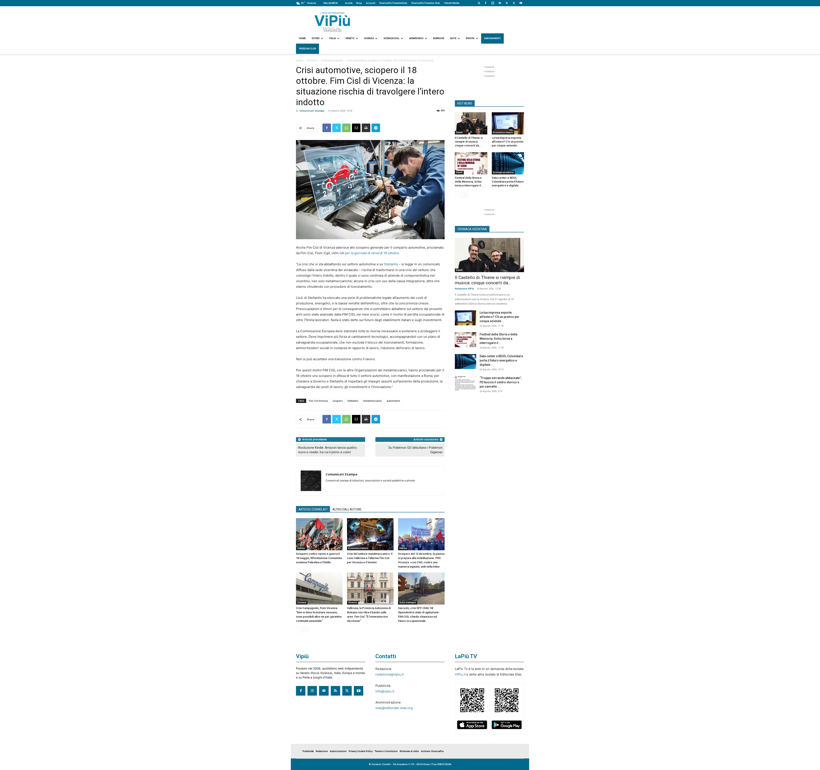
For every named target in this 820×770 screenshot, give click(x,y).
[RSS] (507, 3)
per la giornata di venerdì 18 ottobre (372, 253)
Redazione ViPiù (464, 288)
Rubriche (438, 38)
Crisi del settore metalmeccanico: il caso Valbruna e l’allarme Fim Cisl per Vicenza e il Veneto (369, 558)
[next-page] (305, 629)
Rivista (470, 38)
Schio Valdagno (407, 602)
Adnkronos (416, 38)
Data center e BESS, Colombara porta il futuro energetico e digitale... (508, 181)
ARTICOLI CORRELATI (313, 509)
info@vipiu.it (384, 691)
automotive (393, 400)
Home (302, 38)
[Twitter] (514, 3)
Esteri (315, 38)
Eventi (459, 132)
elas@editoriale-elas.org (394, 708)
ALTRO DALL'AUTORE (347, 509)
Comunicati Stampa (311, 110)
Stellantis (391, 264)
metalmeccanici (372, 400)
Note (453, 38)
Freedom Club (307, 48)
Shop (359, 3)
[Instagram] (492, 3)
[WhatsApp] (346, 128)
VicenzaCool (392, 38)
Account (370, 3)
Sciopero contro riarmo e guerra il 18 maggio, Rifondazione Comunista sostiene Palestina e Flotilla (319, 558)
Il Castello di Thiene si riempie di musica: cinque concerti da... (469, 141)
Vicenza (369, 38)
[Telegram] (376, 128)
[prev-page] (298, 629)
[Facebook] (485, 3)
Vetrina (301, 548)
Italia (332, 38)
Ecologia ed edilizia (503, 172)
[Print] (366, 128)
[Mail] (499, 3)
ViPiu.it (460, 674)
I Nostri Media (451, 3)
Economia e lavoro (332, 60)
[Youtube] (521, 3)
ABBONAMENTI (492, 38)
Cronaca (301, 602)
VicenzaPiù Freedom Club (425, 3)
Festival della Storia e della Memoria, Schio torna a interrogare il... (469, 181)
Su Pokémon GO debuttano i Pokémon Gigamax (415, 450)
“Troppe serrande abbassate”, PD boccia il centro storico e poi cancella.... (500, 382)
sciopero (337, 400)
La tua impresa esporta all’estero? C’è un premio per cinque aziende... (507, 141)
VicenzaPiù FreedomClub (393, 3)
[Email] (356, 128)
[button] (479, 2)
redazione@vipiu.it (389, 674)
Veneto (350, 38)
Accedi (349, 3)
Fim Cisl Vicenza (318, 400)
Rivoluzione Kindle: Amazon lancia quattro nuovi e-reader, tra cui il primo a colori (327, 450)
